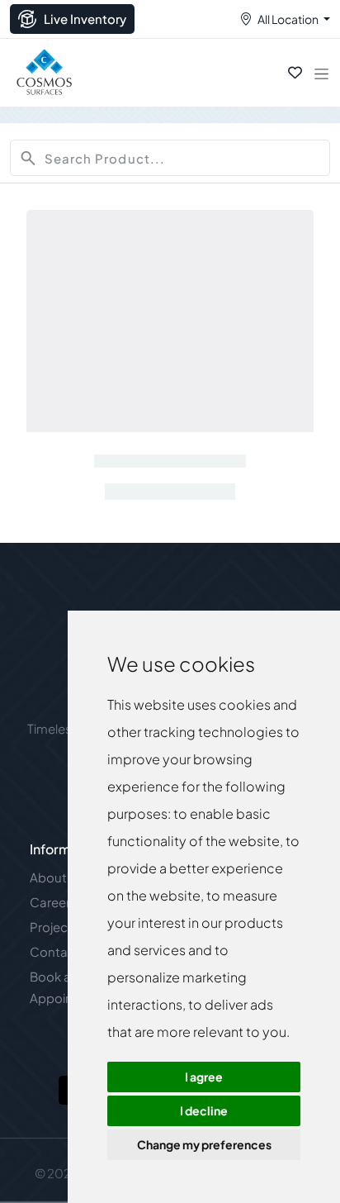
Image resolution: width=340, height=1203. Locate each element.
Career (50, 902)
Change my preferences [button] (204, 1144)
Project (51, 926)
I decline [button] (204, 1110)
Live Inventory (85, 18)
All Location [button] (288, 19)
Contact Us (64, 951)
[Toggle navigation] (321, 73)
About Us (57, 877)
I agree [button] (204, 1076)
